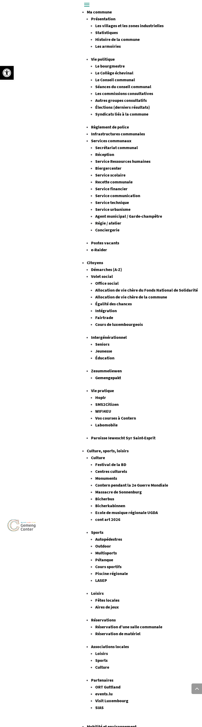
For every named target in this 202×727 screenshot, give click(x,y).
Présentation (103, 18)
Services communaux (111, 140)
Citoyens (95, 262)
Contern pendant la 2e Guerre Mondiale (131, 485)
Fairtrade (104, 317)
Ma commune (99, 12)
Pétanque (104, 559)
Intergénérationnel (109, 337)
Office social (107, 283)
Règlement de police (110, 127)
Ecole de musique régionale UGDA (126, 512)
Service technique (112, 202)
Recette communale (114, 181)
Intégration (106, 310)
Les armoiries (108, 46)
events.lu (104, 693)
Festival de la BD (110, 464)
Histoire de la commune (117, 39)
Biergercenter (108, 168)
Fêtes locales (107, 600)
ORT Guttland (107, 687)
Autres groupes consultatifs (121, 100)
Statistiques (106, 32)
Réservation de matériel (117, 633)
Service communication (117, 195)
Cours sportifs (108, 566)
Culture (98, 457)
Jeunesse (103, 351)
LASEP (101, 580)
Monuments (106, 478)
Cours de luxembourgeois (119, 324)
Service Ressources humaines (122, 161)
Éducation (104, 357)
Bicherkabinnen (110, 505)
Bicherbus (104, 498)
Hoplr (100, 397)
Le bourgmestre (110, 66)
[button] (7, 73)
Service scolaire (110, 175)
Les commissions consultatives (124, 93)
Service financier (111, 188)
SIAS (99, 707)
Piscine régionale (111, 573)
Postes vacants (105, 242)
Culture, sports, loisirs (108, 450)
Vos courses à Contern (115, 418)
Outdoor (103, 546)
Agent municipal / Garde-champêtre (128, 216)
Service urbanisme (112, 209)
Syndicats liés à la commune (121, 114)
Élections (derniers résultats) (122, 107)
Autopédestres (108, 539)
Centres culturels (111, 471)
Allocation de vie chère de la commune (131, 297)
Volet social (102, 276)
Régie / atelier (108, 223)
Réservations (103, 620)
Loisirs (97, 593)
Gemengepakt (108, 377)
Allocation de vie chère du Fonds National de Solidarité (146, 290)
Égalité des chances (113, 303)
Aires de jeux (107, 607)
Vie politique (103, 59)
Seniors (102, 344)
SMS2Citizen (107, 404)
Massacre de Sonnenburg (118, 492)
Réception (104, 154)
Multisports (106, 552)
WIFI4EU (103, 411)
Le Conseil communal (115, 79)
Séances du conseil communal (123, 86)
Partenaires (102, 680)
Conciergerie (107, 229)
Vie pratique (102, 390)
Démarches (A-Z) (106, 269)
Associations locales (110, 646)
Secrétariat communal (116, 147)
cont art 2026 (107, 519)
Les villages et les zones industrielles (129, 25)
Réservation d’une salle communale (128, 626)
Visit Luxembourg (111, 700)
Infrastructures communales (118, 133)
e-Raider (99, 249)
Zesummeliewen (106, 370)
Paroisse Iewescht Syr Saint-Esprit (123, 437)
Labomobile (106, 424)
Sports (97, 532)
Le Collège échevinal (114, 72)
